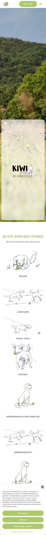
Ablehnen (23, 520)
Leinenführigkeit (23, 452)
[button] (42, 487)
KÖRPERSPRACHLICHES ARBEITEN (23, 416)
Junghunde (23, 312)
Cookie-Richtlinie (17, 532)
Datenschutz (28, 532)
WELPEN (23, 276)
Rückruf (23, 374)
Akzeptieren (23, 513)
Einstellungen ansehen (23, 526)
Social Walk (23, 338)
